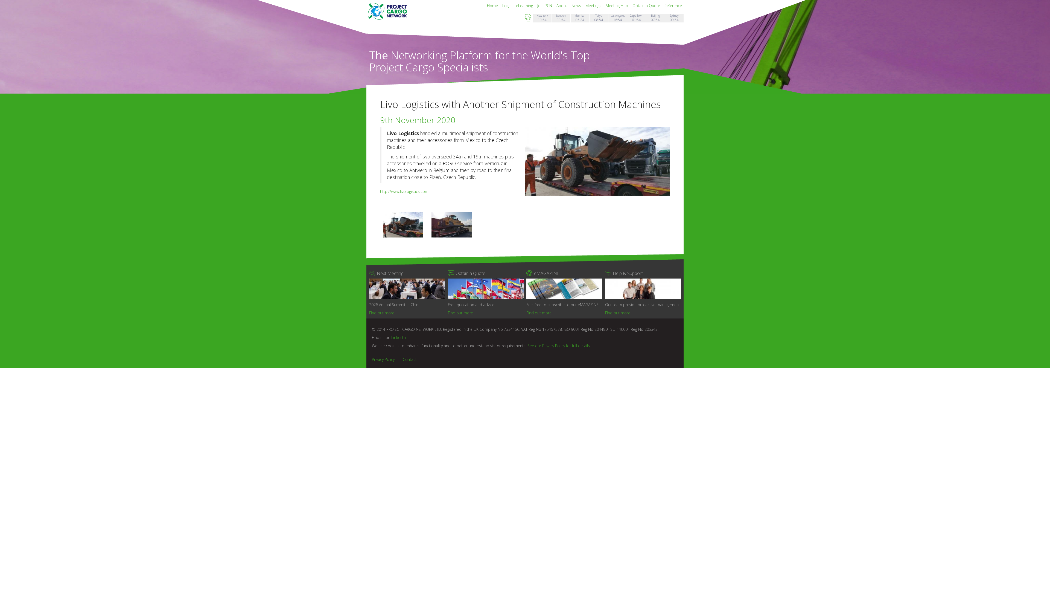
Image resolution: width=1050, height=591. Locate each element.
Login (507, 5)
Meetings (593, 5)
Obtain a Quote (646, 5)
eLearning (525, 5)
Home (493, 5)
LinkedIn (398, 337)
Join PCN (545, 5)
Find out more (381, 312)
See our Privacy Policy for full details (558, 345)
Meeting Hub (617, 5)
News (576, 5)
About (562, 5)
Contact (410, 359)
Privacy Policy (383, 359)
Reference (673, 5)
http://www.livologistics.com (404, 191)
